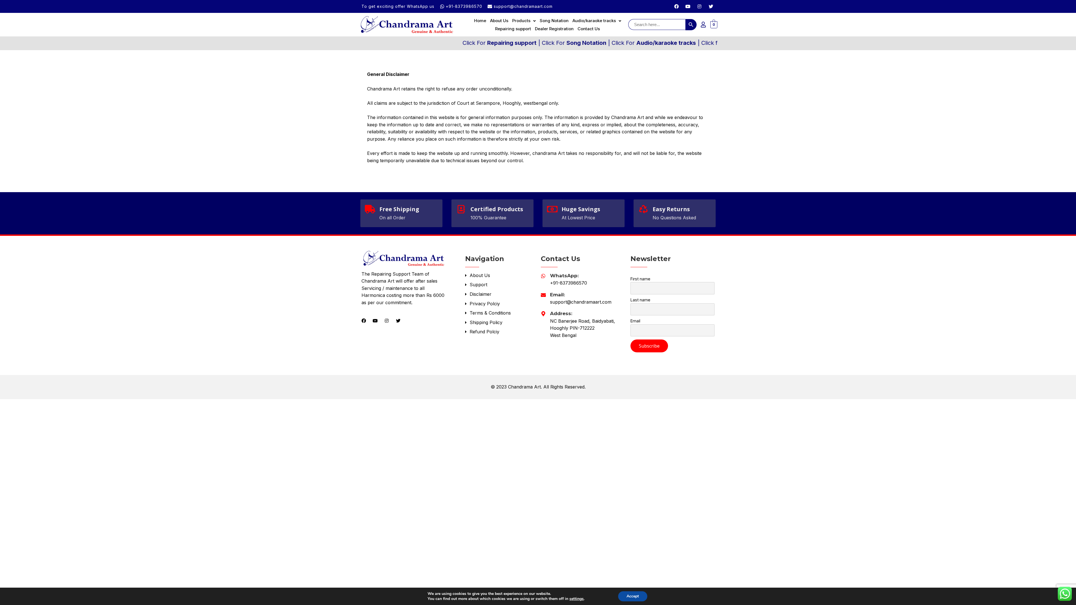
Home (480, 20)
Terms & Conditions (489, 313)
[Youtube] (688, 6)
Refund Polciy (483, 331)
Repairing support (513, 28)
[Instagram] (699, 6)
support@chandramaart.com (580, 302)
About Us (499, 20)
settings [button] (576, 598)
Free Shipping (399, 209)
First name (640, 278)
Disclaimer (479, 294)
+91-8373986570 (568, 283)
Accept (633, 596)
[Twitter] (711, 6)
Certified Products (496, 209)
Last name (640, 299)
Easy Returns (671, 209)
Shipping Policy (485, 322)
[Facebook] (676, 6)
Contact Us (589, 28)
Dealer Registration (554, 28)
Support (477, 284)
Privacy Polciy (484, 303)
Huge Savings (581, 209)
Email (635, 320)
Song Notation (554, 20)
